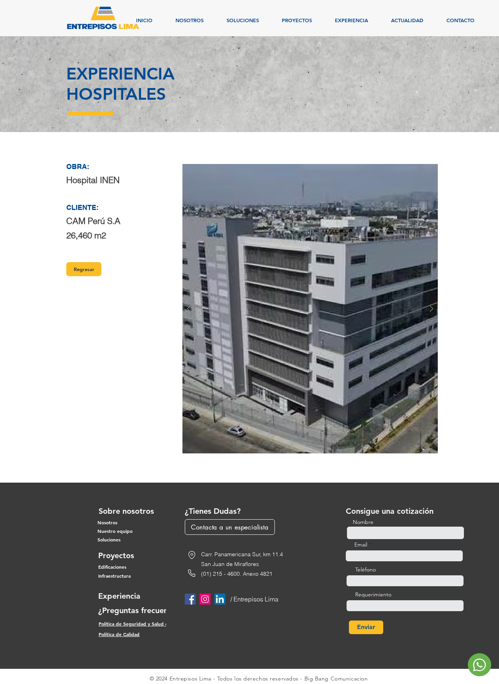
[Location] (192, 555)
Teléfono (365, 569)
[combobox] (405, 580)
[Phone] (191, 573)
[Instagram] (205, 599)
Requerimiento (373, 594)
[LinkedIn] (219, 599)
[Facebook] (190, 599)
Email (360, 544)
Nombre (363, 522)
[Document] (479, 664)
